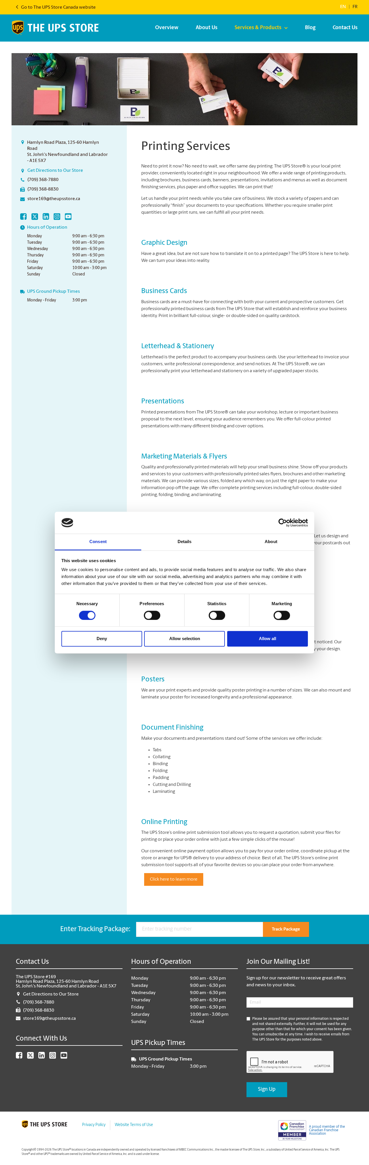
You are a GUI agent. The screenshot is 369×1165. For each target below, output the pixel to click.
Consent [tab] (98, 541)
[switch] (152, 615)
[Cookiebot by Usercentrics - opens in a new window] (282, 522)
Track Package (286, 929)
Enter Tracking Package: (95, 929)
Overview (166, 28)
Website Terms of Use (134, 1125)
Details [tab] (185, 541)
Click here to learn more (173, 879)
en (343, 7)
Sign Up (267, 1089)
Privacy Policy (94, 1125)
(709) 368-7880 (43, 180)
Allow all (267, 638)
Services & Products (258, 28)
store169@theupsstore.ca (53, 199)
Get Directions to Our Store (55, 170)
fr (355, 7)
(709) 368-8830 (43, 189)
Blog (310, 28)
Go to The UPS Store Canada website (58, 7)
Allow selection (184, 638)
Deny (102, 638)
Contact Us (345, 28)
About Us (206, 28)
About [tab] (271, 541)
